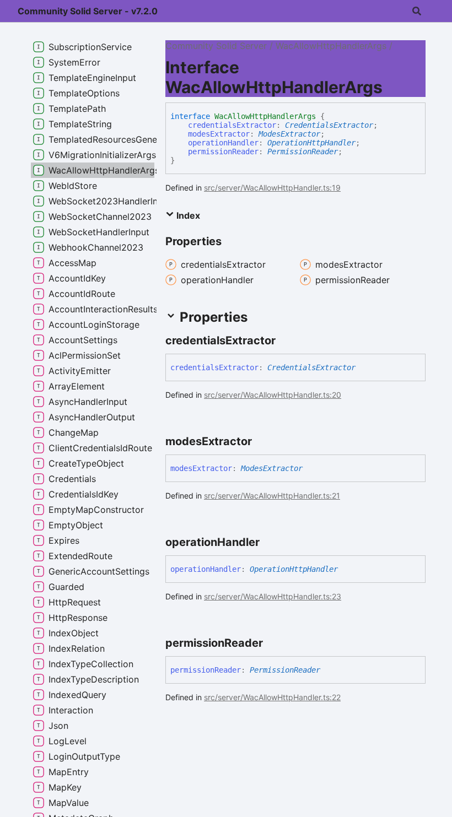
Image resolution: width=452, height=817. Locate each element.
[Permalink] (285, 340)
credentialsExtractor (232, 125)
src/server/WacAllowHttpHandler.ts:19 (272, 187)
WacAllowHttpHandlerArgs (331, 45)
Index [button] (187, 215)
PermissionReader (302, 151)
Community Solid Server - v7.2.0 (88, 11)
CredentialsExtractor (329, 125)
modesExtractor (219, 133)
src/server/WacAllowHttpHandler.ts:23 (272, 596)
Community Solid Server (216, 45)
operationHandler (223, 142)
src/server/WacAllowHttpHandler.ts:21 (272, 495)
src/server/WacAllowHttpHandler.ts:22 (272, 697)
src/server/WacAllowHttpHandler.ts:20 (272, 394)
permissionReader (223, 151)
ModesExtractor (289, 133)
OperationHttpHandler (311, 142)
